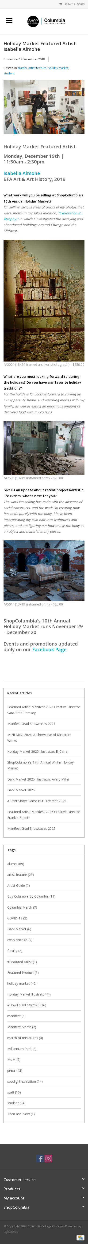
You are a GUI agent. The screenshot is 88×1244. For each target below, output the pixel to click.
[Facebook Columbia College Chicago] (40, 1158)
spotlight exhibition (25, 1081)
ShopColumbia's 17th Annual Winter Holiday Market (40, 765)
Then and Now (21, 1114)
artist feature (37, 68)
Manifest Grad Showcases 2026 (31, 723)
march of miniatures (25, 1038)
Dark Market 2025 (21, 790)
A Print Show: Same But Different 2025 (36, 801)
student (9, 73)
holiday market (58, 68)
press (14, 1070)
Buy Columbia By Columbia (31, 896)
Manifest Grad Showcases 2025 (31, 828)
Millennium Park (21, 1048)
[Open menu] (9, 20)
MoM (13, 1059)
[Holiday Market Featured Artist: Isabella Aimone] (44, 109)
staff (14, 1092)
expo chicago (19, 940)
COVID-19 (17, 918)
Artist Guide (18, 885)
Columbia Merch (22, 907)
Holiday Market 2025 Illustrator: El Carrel (37, 751)
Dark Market (19, 929)
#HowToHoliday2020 (26, 1005)
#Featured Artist (22, 961)
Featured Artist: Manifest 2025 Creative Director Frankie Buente (43, 814)
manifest (16, 1016)
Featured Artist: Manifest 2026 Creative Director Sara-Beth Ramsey (43, 710)
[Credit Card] (79, 1238)
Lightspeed (11, 1232)
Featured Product (23, 972)
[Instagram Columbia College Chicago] (48, 1158)
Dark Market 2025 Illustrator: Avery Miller (38, 779)
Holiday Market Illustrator (29, 994)
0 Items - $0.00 (74, 4)
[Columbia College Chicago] (53, 21)
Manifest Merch (21, 1027)
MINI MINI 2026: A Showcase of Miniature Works (39, 737)
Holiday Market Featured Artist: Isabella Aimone (40, 46)
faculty (14, 950)
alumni (22, 68)
